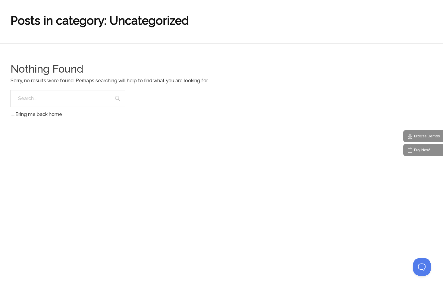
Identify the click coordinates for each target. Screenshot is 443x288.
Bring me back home (38, 114)
